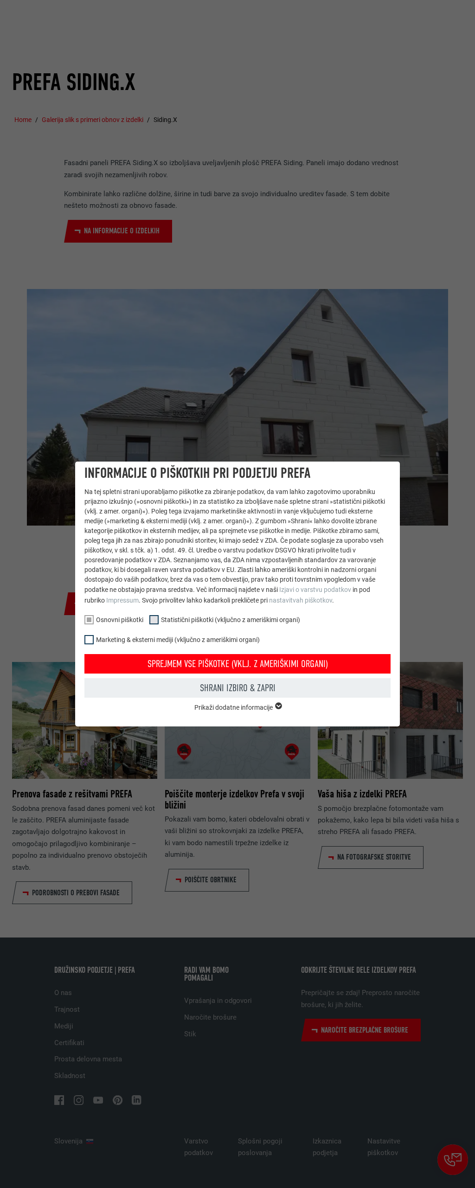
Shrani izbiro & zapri (238, 688)
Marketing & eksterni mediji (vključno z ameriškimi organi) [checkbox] (178, 639)
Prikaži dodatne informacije (234, 707)
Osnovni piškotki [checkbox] (119, 619)
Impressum (122, 600)
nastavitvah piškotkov (300, 600)
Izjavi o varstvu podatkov (315, 589)
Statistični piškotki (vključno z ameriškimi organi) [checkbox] (230, 619)
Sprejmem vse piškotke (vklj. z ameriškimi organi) (238, 664)
